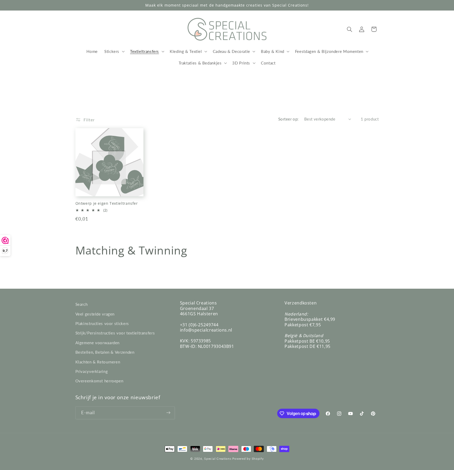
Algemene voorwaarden (97, 342)
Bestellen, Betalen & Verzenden (105, 352)
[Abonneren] (168, 412)
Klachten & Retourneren (97, 361)
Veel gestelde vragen (95, 314)
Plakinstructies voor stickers (102, 323)
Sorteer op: (288, 119)
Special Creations (217, 458)
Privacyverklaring (91, 371)
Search (81, 304)
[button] (114, 51)
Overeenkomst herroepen (99, 380)
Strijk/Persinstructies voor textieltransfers (115, 333)
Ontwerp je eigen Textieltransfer (106, 203)
